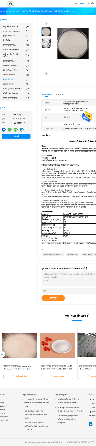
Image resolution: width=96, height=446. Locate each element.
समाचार (2, 410)
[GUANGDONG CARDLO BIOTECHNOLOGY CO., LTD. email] (4, 129)
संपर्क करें (16, 136)
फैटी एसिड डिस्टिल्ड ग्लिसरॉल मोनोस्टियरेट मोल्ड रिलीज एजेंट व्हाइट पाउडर (35, 414)
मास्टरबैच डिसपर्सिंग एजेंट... (16, 66)
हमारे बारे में (3, 406)
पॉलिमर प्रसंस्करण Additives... (16, 89)
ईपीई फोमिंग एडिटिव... (16, 36)
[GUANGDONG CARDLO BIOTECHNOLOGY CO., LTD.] (11, 4)
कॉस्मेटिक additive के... (16, 93)
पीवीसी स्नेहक (16, 40)
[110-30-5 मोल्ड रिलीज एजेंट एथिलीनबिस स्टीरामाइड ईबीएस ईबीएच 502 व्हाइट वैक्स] (19, 345)
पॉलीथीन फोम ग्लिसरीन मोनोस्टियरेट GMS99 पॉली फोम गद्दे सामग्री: (68, 401)
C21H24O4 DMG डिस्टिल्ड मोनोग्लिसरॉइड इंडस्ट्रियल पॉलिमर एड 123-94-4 (36, 426)
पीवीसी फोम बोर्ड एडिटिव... (16, 70)
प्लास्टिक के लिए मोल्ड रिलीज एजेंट (53, 254)
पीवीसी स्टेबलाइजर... (16, 45)
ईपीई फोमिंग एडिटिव (62, 395)
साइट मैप (3, 413)
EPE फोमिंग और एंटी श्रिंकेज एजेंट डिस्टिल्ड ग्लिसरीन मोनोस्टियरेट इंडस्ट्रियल (68, 419)
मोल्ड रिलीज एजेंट (72, 254)
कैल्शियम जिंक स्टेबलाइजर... (16, 50)
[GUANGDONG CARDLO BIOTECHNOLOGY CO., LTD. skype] (22, 129)
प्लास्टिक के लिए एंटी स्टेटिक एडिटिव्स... (16, 55)
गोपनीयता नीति (4, 420)
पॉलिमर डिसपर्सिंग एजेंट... (16, 98)
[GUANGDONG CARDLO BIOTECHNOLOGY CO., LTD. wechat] (16, 129)
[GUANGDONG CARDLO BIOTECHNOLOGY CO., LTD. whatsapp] (10, 129)
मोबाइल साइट (4, 417)
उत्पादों (2, 403)
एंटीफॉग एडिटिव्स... (16, 61)
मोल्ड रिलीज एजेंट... (16, 79)
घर (1, 399)
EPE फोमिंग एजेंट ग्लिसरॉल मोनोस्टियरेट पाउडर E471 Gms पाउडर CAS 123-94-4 (37, 402)
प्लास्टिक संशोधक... (16, 84)
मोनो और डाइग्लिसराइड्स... (16, 31)
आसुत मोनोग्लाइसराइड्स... (16, 26)
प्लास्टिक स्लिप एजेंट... (16, 75)
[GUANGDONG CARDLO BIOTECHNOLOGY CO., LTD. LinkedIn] (90, 424)
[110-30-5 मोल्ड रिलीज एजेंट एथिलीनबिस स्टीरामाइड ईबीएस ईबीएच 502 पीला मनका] (57, 345)
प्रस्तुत (53, 298)
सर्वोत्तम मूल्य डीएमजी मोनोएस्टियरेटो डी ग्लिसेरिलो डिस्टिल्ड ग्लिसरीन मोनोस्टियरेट (70, 409)
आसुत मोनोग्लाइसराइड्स (29, 395)
